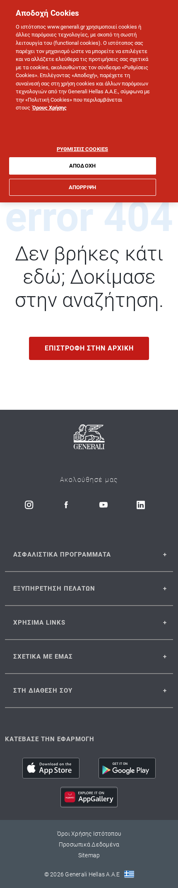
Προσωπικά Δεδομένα (89, 844)
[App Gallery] (89, 797)
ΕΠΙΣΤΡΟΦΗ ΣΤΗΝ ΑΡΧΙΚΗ (89, 348)
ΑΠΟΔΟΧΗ (82, 166)
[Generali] (89, 438)
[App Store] (50, 768)
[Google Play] (127, 768)
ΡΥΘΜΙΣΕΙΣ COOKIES (82, 149)
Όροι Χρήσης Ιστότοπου (89, 833)
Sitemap (89, 855)
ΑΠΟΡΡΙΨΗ (82, 187)
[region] (89, 101)
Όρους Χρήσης (49, 108)
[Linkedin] (140, 504)
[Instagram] (29, 504)
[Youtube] (103, 504)
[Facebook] (66, 504)
